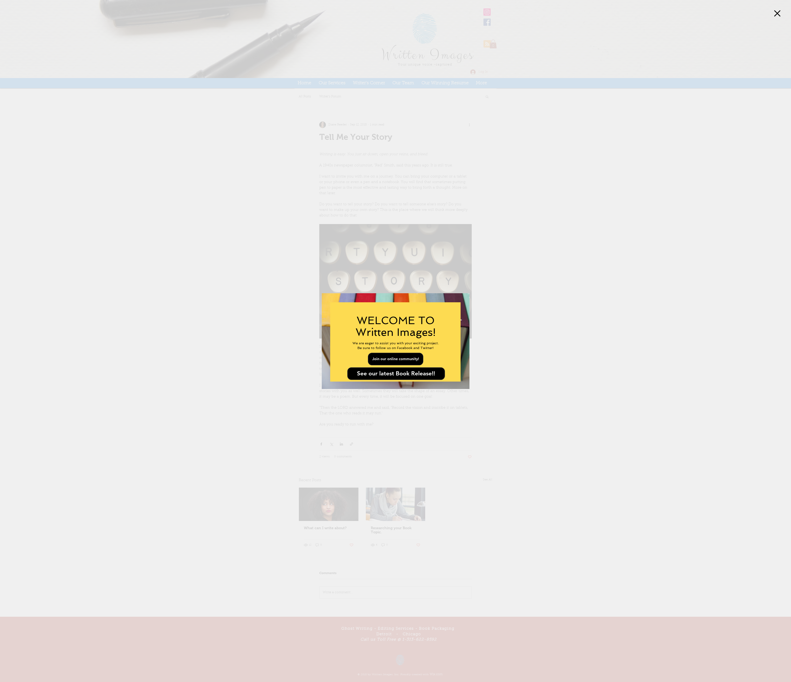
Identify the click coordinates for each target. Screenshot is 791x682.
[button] (777, 13)
